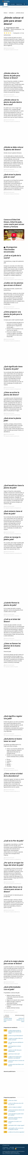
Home (5, 12)
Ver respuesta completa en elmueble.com (12, 121)
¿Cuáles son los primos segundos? (16, 1132)
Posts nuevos (5, 6)
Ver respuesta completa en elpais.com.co (12, 791)
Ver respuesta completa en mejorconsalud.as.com (13, 279)
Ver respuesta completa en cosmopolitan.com (13, 553)
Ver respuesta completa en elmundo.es (11, 193)
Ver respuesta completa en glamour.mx (11, 436)
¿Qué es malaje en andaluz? (15, 1107)
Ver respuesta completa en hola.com (11, 770)
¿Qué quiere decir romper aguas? (16, 1125)
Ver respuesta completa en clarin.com (11, 96)
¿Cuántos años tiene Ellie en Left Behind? (16, 1065)
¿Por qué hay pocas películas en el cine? (15, 1043)
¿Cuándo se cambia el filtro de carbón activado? (15, 1039)
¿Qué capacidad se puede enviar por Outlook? (16, 1114)
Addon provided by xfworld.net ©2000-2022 (11, 1153)
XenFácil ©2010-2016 (15, 1152)
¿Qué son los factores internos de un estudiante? (16, 1110)
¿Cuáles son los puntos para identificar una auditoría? (14, 1057)
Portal (12, 1148)
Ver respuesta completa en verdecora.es (11, 308)
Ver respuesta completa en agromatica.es (12, 414)
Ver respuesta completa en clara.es (10, 1012)
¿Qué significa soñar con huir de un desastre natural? (15, 1128)
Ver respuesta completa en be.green (11, 666)
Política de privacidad (19, 1147)
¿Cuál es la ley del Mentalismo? (15, 1035)
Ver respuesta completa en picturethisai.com (12, 883)
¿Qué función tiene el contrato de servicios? (16, 1061)
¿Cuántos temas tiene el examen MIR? (8, 1020)
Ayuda (4, 1148)
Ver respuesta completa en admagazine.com (12, 389)
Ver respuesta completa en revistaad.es (11, 615)
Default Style (6, 1145)
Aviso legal (11, 1147)
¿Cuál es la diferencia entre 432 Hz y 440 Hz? (15, 1104)
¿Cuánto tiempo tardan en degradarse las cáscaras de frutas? (14, 1032)
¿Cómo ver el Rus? (12, 1100)
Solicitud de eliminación (9, 48)
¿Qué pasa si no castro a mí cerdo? (14, 1122)
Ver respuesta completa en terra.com (11, 49)
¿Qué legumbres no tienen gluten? (14, 1047)
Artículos (11, 12)
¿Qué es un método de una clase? (20, 1020)
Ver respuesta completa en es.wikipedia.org (12, 859)
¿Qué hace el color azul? (14, 1054)
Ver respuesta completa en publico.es (11, 171)
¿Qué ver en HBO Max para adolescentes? (15, 1050)
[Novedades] (24, 4)
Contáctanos (5, 1147)
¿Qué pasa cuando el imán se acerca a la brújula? (15, 1118)
